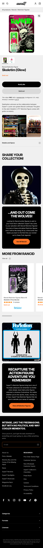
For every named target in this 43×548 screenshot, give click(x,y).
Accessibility (28, 493)
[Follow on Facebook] (3, 500)
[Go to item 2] (12, 60)
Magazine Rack (7, 482)
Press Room (28, 475)
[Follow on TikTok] (30, 500)
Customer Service (30, 460)
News (4, 468)
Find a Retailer (7, 456)
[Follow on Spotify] (35, 500)
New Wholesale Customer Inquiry (29, 465)
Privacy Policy (28, 490)
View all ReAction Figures (22, 406)
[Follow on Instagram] (14, 500)
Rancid (14, 10)
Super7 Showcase (8, 479)
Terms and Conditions (31, 486)
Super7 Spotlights (8, 475)
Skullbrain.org (6, 486)
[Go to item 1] (5, 60)
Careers (26, 483)
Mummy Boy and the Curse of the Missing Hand (9, 462)
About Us (5, 452)
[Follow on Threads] (19, 500)
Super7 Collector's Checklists (30, 471)
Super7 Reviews (7, 471)
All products (6, 10)
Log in (17, 99)
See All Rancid (21, 241)
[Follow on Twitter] (8, 500)
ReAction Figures (23, 10)
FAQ (25, 479)
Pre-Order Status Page (31, 457)
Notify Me (21, 84)
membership (20, 97)
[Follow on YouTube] (24, 500)
